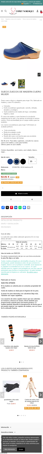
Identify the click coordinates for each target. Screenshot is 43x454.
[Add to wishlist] (11, 199)
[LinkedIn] (15, 208)
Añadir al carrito (23, 193)
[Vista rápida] (14, 343)
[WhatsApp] (20, 208)
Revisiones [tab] (6, 227)
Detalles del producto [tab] (11, 220)
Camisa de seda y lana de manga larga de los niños (32, 401)
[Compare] (11, 343)
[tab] (21, 229)
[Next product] (41, 20)
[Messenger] (24, 208)
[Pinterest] (11, 208)
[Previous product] (40, 20)
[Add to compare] (32, 199)
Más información (10, 449)
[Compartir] (3, 208)
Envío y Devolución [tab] (9, 224)
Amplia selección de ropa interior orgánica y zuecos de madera (20, 2)
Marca (3, 170)
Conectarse (3, 453)
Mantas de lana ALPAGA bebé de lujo (32, 347)
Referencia (4, 167)
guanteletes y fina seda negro (11, 400)
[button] (19, 362)
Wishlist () (38, 4)
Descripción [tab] (6, 217)
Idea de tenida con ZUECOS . (11, 253)
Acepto (21, 449)
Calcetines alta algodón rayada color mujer (11, 347)
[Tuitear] (7, 208)
